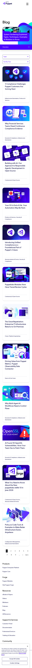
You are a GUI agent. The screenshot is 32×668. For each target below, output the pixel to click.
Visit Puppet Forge (8, 585)
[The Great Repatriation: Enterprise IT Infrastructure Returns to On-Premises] (16, 322)
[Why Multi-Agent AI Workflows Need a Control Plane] (16, 403)
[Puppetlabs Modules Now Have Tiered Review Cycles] (16, 284)
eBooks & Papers (7, 594)
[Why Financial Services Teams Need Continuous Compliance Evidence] (16, 124)
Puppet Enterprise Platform (10, 567)
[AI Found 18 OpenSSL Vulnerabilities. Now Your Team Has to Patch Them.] (16, 443)
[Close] (27, 646)
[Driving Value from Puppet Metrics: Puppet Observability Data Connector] (16, 363)
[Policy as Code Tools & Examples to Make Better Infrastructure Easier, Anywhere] (16, 526)
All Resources (6, 614)
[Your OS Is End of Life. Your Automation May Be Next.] (16, 204)
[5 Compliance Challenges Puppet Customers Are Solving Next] (16, 84)
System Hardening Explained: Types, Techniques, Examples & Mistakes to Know (15, 37)
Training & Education (8, 635)
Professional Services (8, 631)
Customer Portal (7, 624)
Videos (4, 598)
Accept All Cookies (15, 658)
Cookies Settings (14, 663)
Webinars (5, 602)
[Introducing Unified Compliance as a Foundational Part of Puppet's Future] (16, 244)
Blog (3, 610)
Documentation (7, 627)
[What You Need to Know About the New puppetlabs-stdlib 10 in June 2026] (16, 484)
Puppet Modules (7, 581)
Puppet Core (6, 571)
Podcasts (5, 606)
